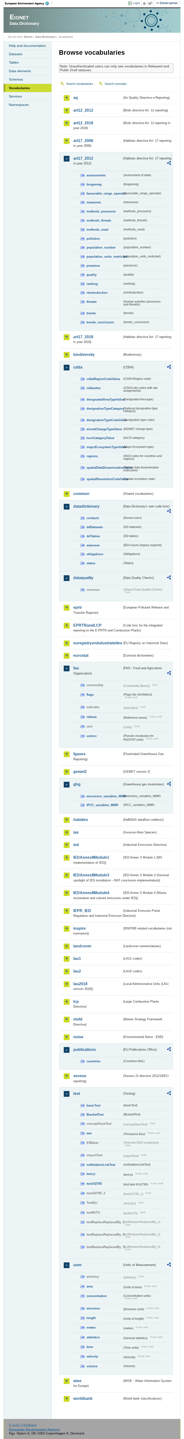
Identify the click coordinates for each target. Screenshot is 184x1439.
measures (93, 202)
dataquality (83, 578)
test (76, 1093)
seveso (79, 1076)
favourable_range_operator (104, 193)
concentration (96, 1296)
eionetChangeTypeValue (104, 429)
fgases (79, 754)
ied (76, 845)
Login (136, 3)
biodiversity (84, 355)
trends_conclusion (100, 322)
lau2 (77, 971)
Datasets (15, 54)
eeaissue (92, 545)
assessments (96, 175)
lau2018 (80, 984)
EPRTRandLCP (87, 625)
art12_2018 (83, 123)
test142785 (94, 1183)
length (91, 1318)
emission (93, 1308)
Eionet (28, 36)
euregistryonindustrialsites (97, 643)
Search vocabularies (79, 83)
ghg (76, 784)
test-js (90, 1174)
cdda (77, 367)
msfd (77, 1019)
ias (76, 832)
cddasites (93, 388)
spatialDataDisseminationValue (104, 467)
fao (76, 668)
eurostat (80, 655)
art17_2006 (83, 141)
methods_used (97, 229)
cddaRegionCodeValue (103, 379)
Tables (14, 62)
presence (93, 265)
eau (89, 1133)
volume (92, 1366)
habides (80, 820)
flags (90, 694)
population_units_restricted (104, 256)
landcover (82, 946)
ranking (92, 284)
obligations (94, 554)
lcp (76, 1001)
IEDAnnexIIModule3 (91, 875)
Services (15, 96)
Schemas (16, 79)
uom (77, 1265)
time (89, 1347)
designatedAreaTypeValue (104, 399)
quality (91, 275)
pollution (93, 238)
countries (93, 1061)
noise (78, 1037)
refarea (91, 717)
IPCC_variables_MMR (102, 805)
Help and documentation (27, 46)
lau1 (77, 958)
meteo (91, 1327)
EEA (28, 3)
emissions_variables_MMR (104, 796)
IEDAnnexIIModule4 (91, 893)
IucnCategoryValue (100, 438)
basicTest (93, 1105)
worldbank (82, 1398)
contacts (92, 518)
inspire (79, 928)
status (90, 563)
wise (77, 1381)
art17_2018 (83, 337)
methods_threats (98, 220)
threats (91, 302)
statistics (93, 1337)
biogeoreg (94, 184)
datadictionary (86, 506)
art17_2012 (83, 158)
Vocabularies (19, 88)
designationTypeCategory (104, 408)
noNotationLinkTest (100, 1165)
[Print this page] (145, 3)
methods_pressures (101, 211)
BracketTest (95, 1114)
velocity (92, 1356)
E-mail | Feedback (23, 1425)
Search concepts (115, 83)
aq (75, 98)
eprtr (77, 607)
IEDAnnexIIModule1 (91, 857)
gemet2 (80, 772)
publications (84, 1050)
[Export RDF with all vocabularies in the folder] (169, 164)
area (89, 1286)
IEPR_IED (82, 911)
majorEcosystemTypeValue (104, 447)
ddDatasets (94, 527)
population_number (101, 247)
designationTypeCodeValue (104, 420)
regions (92, 456)
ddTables (93, 536)
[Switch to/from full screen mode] (151, 3)
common (81, 494)
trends (91, 313)
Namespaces (19, 105)
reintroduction (97, 292)
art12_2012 (83, 110)
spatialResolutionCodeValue (104, 479)
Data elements (20, 71)
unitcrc (91, 736)
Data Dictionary (45, 36)
